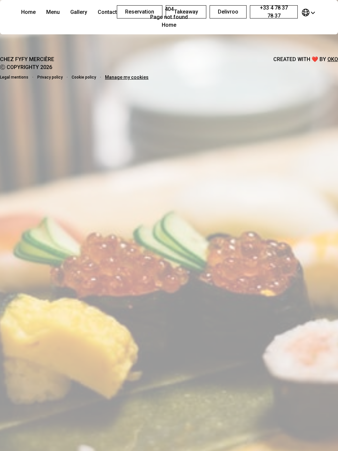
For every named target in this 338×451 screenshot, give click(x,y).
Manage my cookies (127, 77)
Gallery (78, 12)
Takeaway (186, 12)
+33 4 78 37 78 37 (274, 11)
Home (28, 12)
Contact (107, 12)
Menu (53, 12)
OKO (332, 59)
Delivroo (228, 12)
